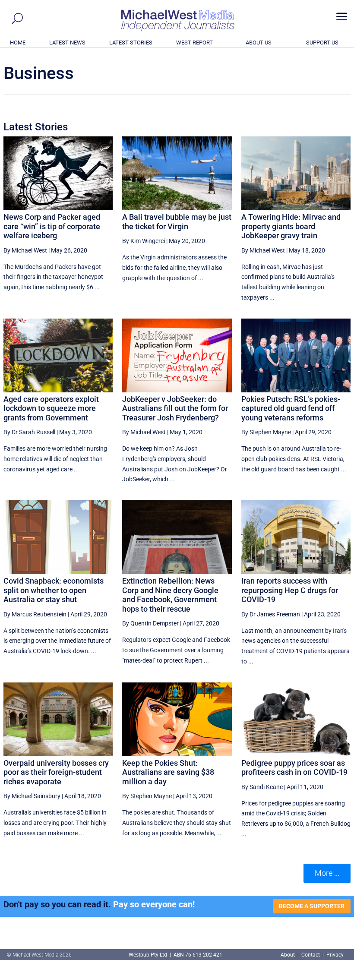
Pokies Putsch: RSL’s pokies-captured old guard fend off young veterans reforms (290, 408)
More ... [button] (327, 873)
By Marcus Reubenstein (34, 614)
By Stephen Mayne (266, 432)
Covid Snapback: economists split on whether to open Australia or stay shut (53, 590)
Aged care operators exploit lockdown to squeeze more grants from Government (51, 408)
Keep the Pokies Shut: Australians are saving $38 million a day (168, 772)
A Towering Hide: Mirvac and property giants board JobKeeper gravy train (291, 226)
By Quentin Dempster (150, 623)
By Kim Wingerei (143, 240)
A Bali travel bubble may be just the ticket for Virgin (176, 221)
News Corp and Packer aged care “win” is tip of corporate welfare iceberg (51, 226)
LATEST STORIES (130, 42)
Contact (310, 955)
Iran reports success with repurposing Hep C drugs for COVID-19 (289, 590)
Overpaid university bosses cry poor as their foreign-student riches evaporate (56, 772)
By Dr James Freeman (270, 614)
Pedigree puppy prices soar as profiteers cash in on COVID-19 (294, 767)
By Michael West (25, 250)
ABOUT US (259, 42)
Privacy (335, 955)
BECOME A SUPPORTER (312, 906)
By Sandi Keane (262, 786)
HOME (17, 42)
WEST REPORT (194, 42)
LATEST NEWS (67, 42)
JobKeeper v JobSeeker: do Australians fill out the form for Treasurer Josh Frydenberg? (175, 408)
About (288, 955)
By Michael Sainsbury (31, 796)
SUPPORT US (322, 42)
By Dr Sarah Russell (29, 432)
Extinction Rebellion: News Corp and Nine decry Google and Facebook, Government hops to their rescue (170, 594)
